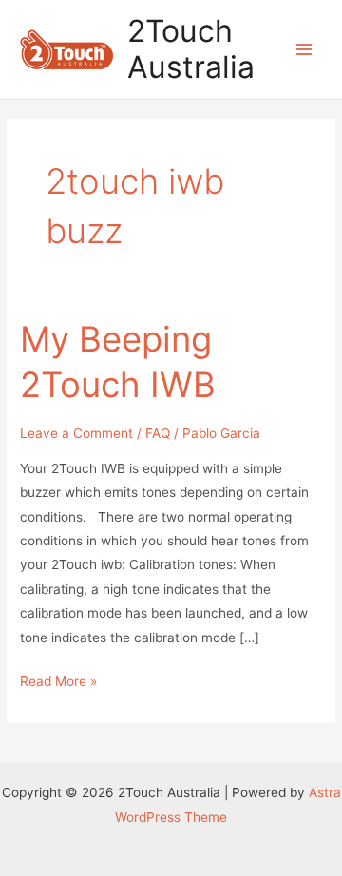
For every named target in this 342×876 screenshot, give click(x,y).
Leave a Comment (76, 433)
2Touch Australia (191, 49)
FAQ (157, 433)
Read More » (58, 683)
